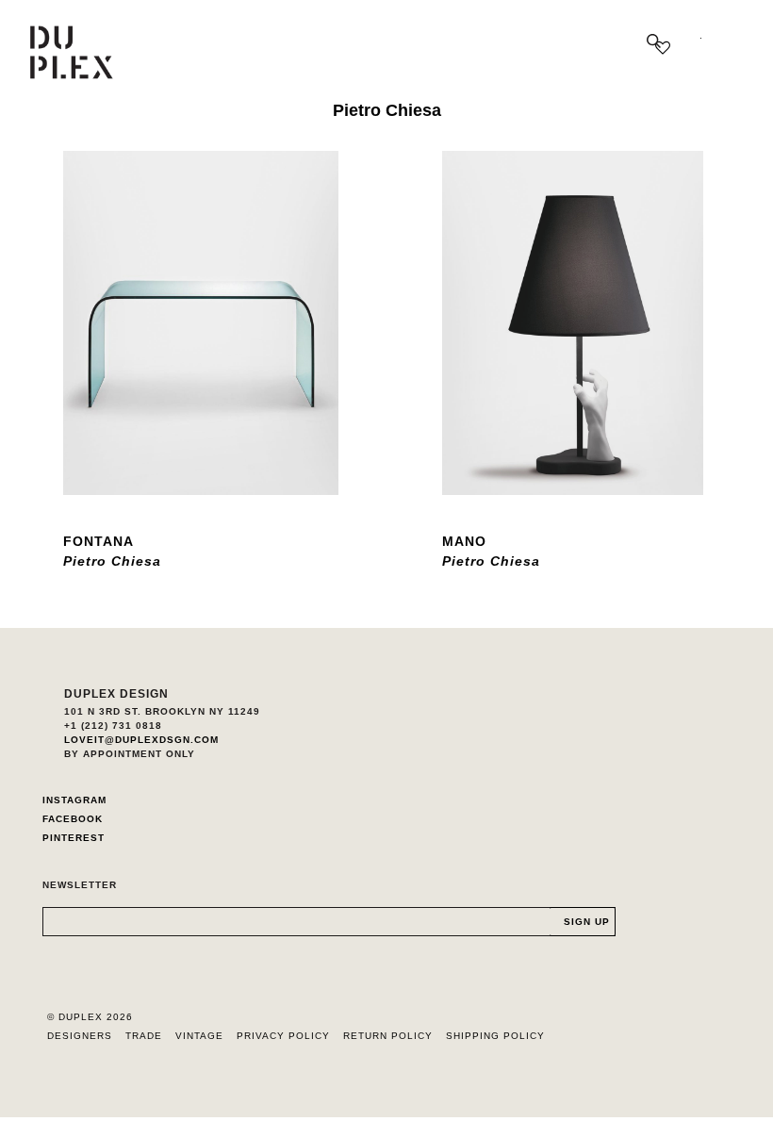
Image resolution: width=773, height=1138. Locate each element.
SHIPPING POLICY (495, 1036)
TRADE (143, 1036)
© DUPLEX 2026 (90, 1017)
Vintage (199, 1036)
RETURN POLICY (388, 1036)
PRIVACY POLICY (283, 1036)
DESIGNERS (79, 1036)
